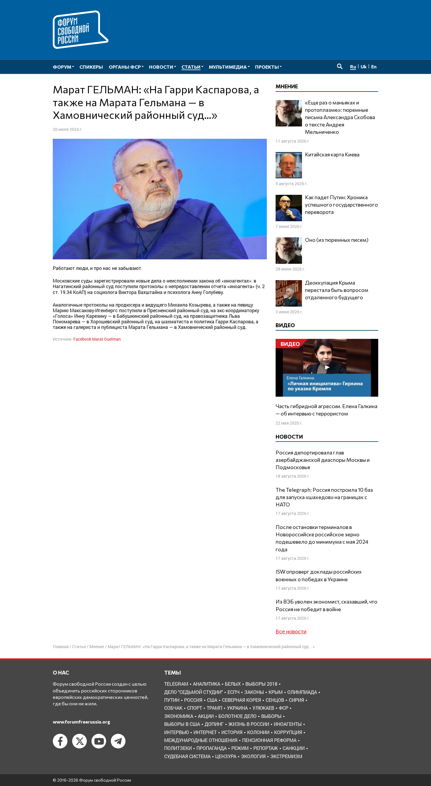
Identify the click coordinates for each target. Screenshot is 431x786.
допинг (214, 724)
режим (240, 748)
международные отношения (200, 740)
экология (253, 756)
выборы (271, 716)
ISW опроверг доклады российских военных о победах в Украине (319, 575)
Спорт (194, 708)
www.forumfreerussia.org (81, 721)
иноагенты (288, 724)
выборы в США (182, 724)
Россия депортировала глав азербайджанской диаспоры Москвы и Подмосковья (323, 459)
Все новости (291, 631)
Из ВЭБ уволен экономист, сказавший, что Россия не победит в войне (326, 605)
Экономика (178, 716)
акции (206, 716)
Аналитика (206, 684)
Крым (276, 692)
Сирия (296, 700)
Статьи (79, 646)
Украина (237, 708)
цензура (225, 756)
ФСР (283, 708)
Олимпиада (302, 692)
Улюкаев (263, 708)
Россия (193, 700)
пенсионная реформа (269, 740)
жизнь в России (248, 724)
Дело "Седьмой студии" (193, 692)
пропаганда (211, 748)
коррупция (288, 732)
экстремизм (286, 756)
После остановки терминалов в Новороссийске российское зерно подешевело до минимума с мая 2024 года (322, 538)
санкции (294, 748)
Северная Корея (241, 700)
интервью (176, 732)
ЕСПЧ (234, 692)
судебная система (187, 756)
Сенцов (275, 700)
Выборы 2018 (261, 684)
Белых (233, 684)
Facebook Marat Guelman (97, 339)
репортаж (265, 748)
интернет (205, 732)
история (231, 732)
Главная (61, 646)
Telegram (176, 684)
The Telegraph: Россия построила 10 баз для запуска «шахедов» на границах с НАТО (324, 497)
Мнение (96, 646)
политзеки (178, 748)
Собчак (173, 708)
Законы (254, 692)
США (212, 700)
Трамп (214, 708)
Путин (171, 700)
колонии (258, 732)
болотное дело (237, 716)
